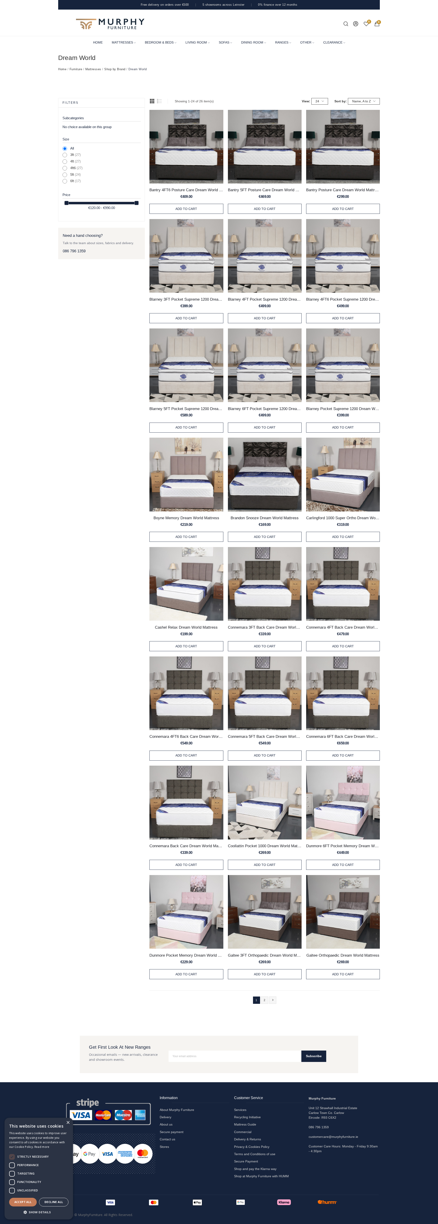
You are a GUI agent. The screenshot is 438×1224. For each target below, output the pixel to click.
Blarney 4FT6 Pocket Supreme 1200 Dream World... (343, 299)
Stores (164, 1147)
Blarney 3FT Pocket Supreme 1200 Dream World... (186, 299)
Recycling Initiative (247, 1117)
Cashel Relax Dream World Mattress (186, 627)
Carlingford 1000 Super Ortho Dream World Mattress (343, 518)
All (72, 148)
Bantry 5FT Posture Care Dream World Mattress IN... (265, 190)
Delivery (165, 1117)
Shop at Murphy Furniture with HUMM (261, 1176)
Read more (42, 1147)
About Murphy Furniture (177, 1110)
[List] (159, 101)
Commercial (242, 1132)
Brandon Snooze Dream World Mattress (265, 518)
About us (166, 1124)
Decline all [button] (53, 1202)
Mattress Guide (245, 1124)
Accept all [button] (23, 1202)
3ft (75, 155)
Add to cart (186, 209)
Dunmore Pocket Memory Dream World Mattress (186, 955)
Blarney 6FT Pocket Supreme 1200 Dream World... (265, 409)
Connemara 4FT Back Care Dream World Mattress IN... (343, 627)
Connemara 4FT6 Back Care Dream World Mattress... (186, 736)
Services (240, 1110)
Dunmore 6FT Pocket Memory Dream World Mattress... (343, 846)
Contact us (167, 1139)
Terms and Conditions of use (254, 1154)
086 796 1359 (74, 251)
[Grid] (152, 101)
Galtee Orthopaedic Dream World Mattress (342, 955)
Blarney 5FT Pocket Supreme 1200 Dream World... (186, 409)
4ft (75, 161)
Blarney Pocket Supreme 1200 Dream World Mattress (343, 409)
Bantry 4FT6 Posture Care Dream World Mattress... (186, 190)
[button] (38, 1212)
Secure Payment (246, 1161)
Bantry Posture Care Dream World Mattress (343, 190)
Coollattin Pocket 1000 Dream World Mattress (265, 846)
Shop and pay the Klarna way (255, 1169)
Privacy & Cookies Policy (251, 1147)
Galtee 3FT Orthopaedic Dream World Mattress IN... (265, 955)
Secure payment (171, 1132)
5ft (75, 174)
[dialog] (39, 1168)
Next (273, 1000)
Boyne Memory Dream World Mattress (186, 518)
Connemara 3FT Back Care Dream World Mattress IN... (265, 627)
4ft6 (76, 168)
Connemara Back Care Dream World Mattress (186, 846)
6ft (75, 181)
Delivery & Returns (247, 1139)
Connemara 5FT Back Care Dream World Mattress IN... (265, 736)
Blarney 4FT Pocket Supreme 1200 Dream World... (265, 299)
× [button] (68, 1122)
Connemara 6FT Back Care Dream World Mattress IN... (343, 736)
